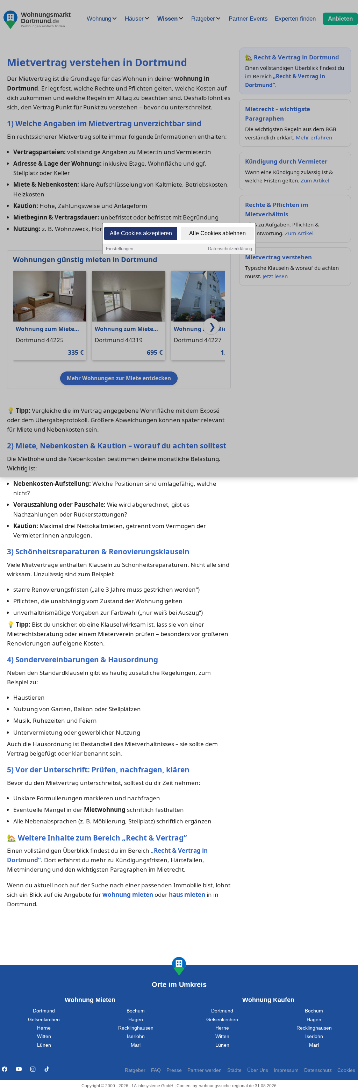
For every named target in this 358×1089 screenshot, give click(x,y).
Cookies (346, 1070)
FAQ (156, 1070)
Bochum (136, 1011)
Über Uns (257, 1070)
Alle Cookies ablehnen (217, 233)
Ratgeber (135, 1070)
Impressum (286, 1070)
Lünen (44, 1045)
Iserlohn (136, 1036)
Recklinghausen (135, 1028)
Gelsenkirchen (44, 1019)
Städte (234, 1070)
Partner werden (204, 1070)
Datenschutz (318, 1070)
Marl (136, 1045)
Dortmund (44, 1011)
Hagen (135, 1019)
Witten (44, 1036)
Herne (44, 1028)
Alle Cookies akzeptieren (141, 233)
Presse (174, 1070)
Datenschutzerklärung (230, 248)
